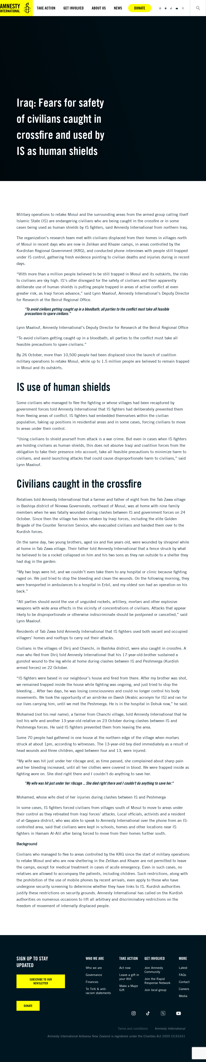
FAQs (182, 975)
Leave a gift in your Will (129, 977)
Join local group (155, 990)
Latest (183, 968)
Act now (125, 968)
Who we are (94, 968)
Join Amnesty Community (153, 970)
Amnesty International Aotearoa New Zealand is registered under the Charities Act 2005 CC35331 (116, 1036)
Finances (92, 982)
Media (183, 996)
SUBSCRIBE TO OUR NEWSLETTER (41, 981)
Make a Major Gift (128, 988)
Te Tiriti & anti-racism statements (98, 991)
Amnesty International (170, 1028)
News (118, 7)
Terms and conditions (133, 1028)
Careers (184, 989)
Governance (94, 975)
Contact (184, 982)
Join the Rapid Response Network (157, 981)
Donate (139, 7)
